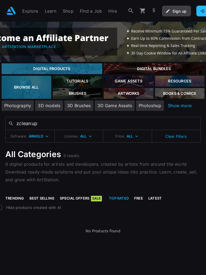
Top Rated (119, 198)
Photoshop (150, 105)
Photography (17, 105)
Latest (155, 198)
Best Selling (42, 198)
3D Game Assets (114, 105)
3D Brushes (79, 105)
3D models (49, 105)
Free (138, 198)
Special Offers (80, 198)
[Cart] (142, 10)
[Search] (131, 10)
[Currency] (154, 10)
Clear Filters (176, 136)
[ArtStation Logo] (11, 11)
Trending (14, 198)
